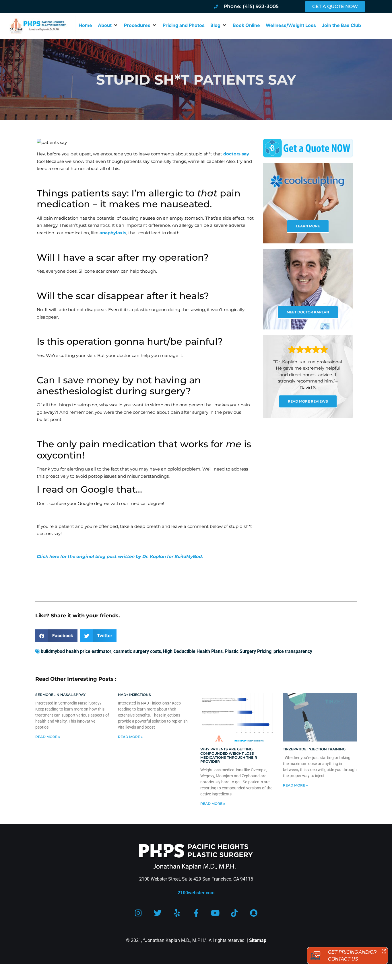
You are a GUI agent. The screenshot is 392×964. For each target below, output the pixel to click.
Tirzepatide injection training (314, 749)
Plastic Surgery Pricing (248, 651)
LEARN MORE (308, 226)
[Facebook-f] (196, 913)
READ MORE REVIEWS (308, 401)
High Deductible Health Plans (193, 651)
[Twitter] (158, 913)
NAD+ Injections (134, 694)
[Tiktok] (234, 913)
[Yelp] (177, 913)
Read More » (47, 737)
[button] (108, 25)
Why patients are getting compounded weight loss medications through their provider (228, 755)
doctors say (236, 154)
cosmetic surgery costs (137, 651)
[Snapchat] (254, 913)
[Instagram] (138, 913)
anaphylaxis (113, 232)
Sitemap (257, 940)
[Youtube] (215, 913)
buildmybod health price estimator (76, 651)
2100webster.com (196, 892)
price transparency (292, 651)
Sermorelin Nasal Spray (60, 694)
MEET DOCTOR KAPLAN (308, 312)
